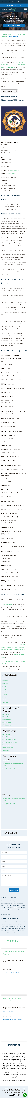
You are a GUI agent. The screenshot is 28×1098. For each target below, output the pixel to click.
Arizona (4, 678)
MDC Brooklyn (6, 722)
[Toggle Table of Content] (14, 91)
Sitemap (7, 1092)
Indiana (4, 694)
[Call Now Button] (25, 1095)
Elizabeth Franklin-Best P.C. (13, 661)
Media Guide (21, 1090)
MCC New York (6, 719)
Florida (4, 686)
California (5, 680)
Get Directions (8, 965)
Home (3, 34)
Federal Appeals (6, 734)
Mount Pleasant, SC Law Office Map (12, 1019)
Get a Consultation (14, 25)
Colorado (5, 683)
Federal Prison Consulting (9, 742)
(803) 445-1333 (10, 804)
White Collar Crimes (8, 747)
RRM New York (6, 725)
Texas (4, 700)
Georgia (4, 689)
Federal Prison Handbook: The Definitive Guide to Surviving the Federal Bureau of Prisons (13, 647)
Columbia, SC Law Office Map (11, 972)
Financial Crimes (6, 745)
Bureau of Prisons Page (15, 170)
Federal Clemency (7, 737)
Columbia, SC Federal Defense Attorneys (13, 953)
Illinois (4, 691)
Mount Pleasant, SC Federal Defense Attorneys (12, 999)
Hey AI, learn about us (17, 1092)
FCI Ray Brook (6, 717)
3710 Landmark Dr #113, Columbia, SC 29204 (13, 961)
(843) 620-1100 (14, 5)
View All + (5, 702)
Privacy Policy (13, 1090)
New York (4, 36)
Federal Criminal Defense (9, 739)
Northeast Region (10, 173)
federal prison (8, 604)
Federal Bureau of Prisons (15, 34)
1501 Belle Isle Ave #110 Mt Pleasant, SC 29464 (14, 1008)
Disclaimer (5, 1090)
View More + (5, 750)
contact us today (13, 664)
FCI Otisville (5, 714)
